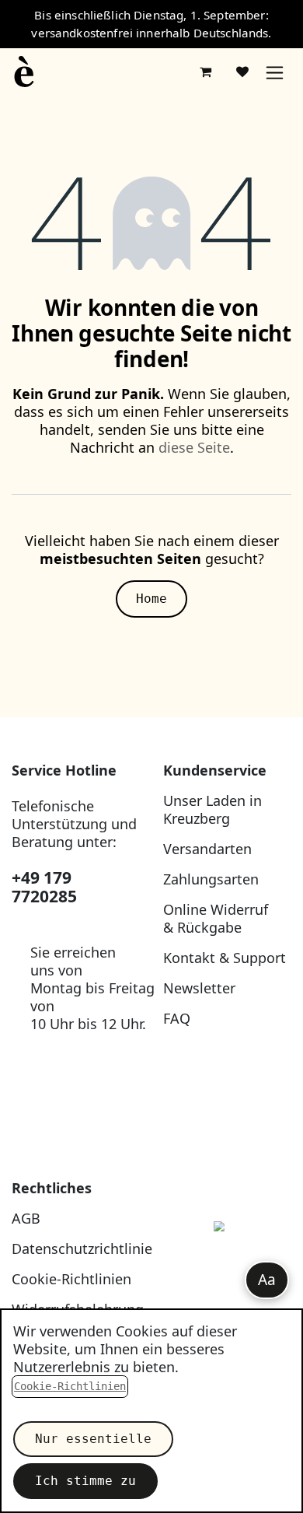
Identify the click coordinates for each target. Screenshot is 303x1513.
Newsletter (199, 988)
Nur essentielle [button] (93, 1438)
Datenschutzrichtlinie (82, 1248)
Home (151, 598)
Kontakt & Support (224, 957)
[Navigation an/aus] (274, 71)
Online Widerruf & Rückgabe (215, 918)
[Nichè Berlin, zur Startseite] (227, 1262)
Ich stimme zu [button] (85, 1480)
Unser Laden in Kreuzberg (212, 809)
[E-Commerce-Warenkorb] (205, 71)
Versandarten (207, 848)
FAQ (176, 1018)
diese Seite (194, 447)
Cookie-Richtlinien (71, 1279)
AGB (26, 1218)
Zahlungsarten (211, 879)
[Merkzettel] (242, 71)
